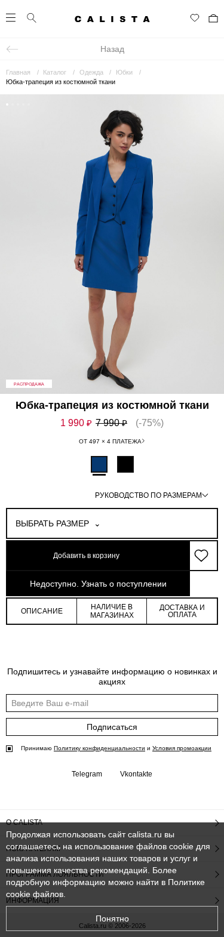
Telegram (87, 774)
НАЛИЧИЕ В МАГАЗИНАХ (112, 611)
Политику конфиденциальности (99, 748)
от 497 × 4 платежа (110, 442)
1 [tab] (7, 104)
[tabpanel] (112, 244)
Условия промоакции (181, 748)
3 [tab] (18, 104)
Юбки (124, 72)
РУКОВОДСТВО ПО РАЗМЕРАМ (148, 495)
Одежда (91, 72)
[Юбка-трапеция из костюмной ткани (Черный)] (125, 464)
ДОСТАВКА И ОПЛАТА (182, 611)
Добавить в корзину (86, 555)
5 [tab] (28, 104)
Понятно (112, 918)
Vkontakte (136, 774)
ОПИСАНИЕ (42, 611)
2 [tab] (12, 104)
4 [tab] (23, 104)
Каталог (54, 72)
